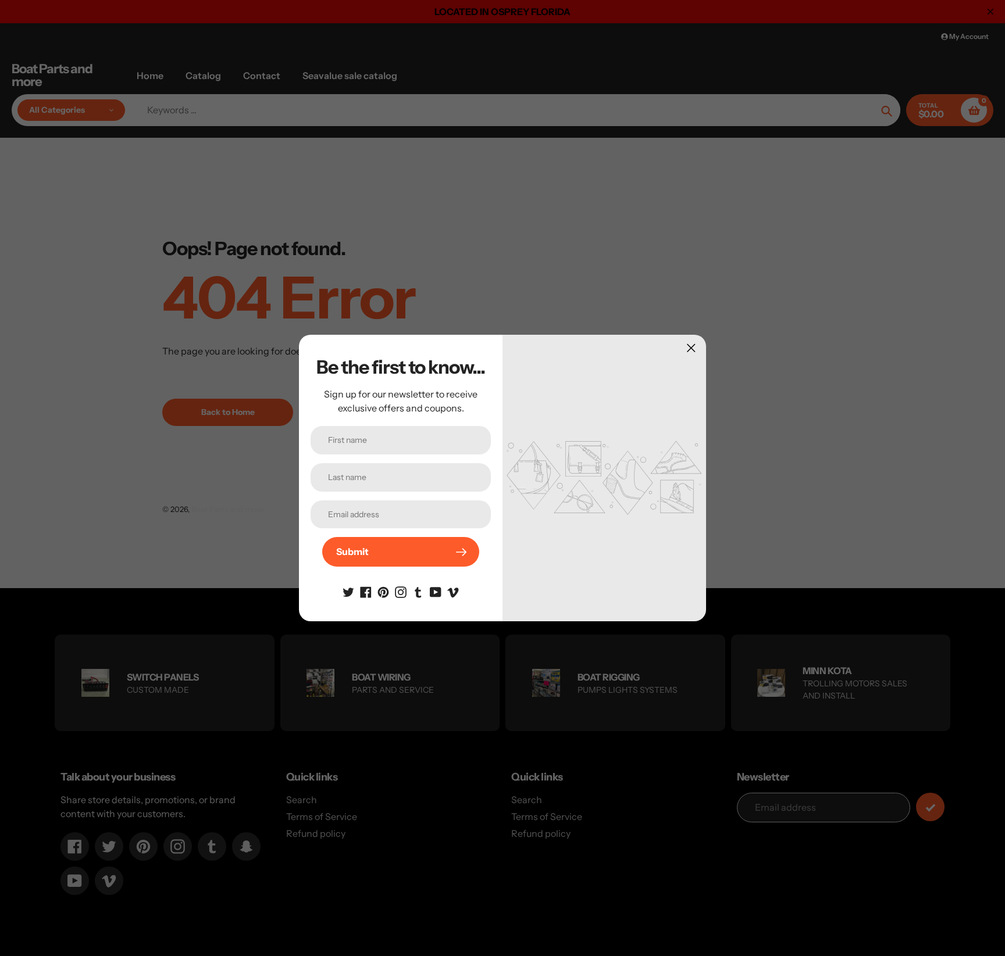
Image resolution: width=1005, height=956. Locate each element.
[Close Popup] (691, 348)
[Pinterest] (383, 591)
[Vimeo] (453, 591)
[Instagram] (401, 591)
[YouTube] (435, 591)
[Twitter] (348, 591)
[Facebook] (366, 591)
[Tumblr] (418, 591)
